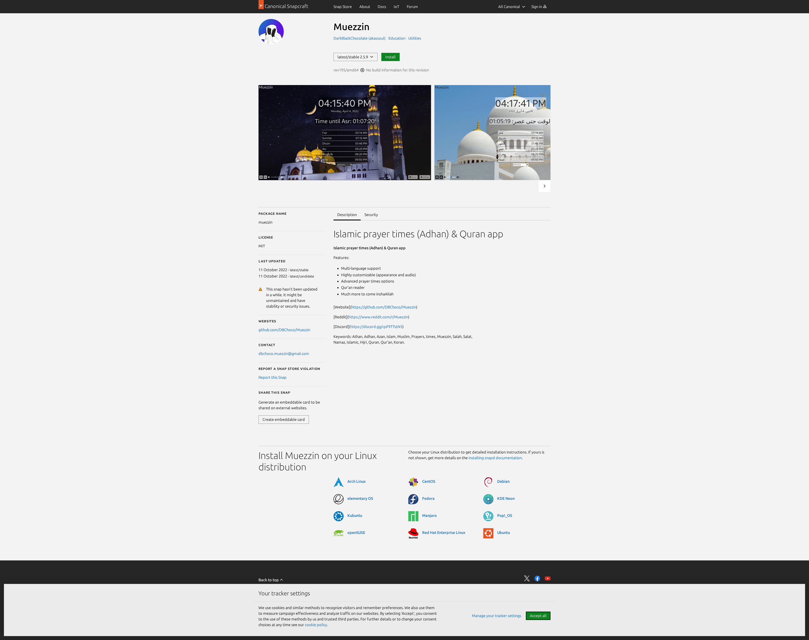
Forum (412, 6)
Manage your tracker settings (496, 615)
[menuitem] (343, 6)
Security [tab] (371, 214)
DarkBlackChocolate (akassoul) (360, 38)
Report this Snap (273, 377)
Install (390, 57)
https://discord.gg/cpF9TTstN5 (376, 326)
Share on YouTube (547, 578)
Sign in (537, 6)
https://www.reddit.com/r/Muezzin (378, 317)
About (364, 6)
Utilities (414, 38)
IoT (396, 6)
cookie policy (316, 625)
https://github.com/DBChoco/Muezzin (383, 307)
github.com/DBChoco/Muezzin (284, 330)
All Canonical (509, 6)
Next (544, 186)
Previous (532, 186)
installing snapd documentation (495, 458)
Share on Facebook (537, 578)
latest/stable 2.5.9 (354, 57)
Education (396, 38)
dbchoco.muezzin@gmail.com (284, 353)
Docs (382, 6)
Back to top (269, 580)
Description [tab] (347, 214)
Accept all (538, 615)
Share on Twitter (527, 578)
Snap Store (343, 6)
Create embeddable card (284, 419)
